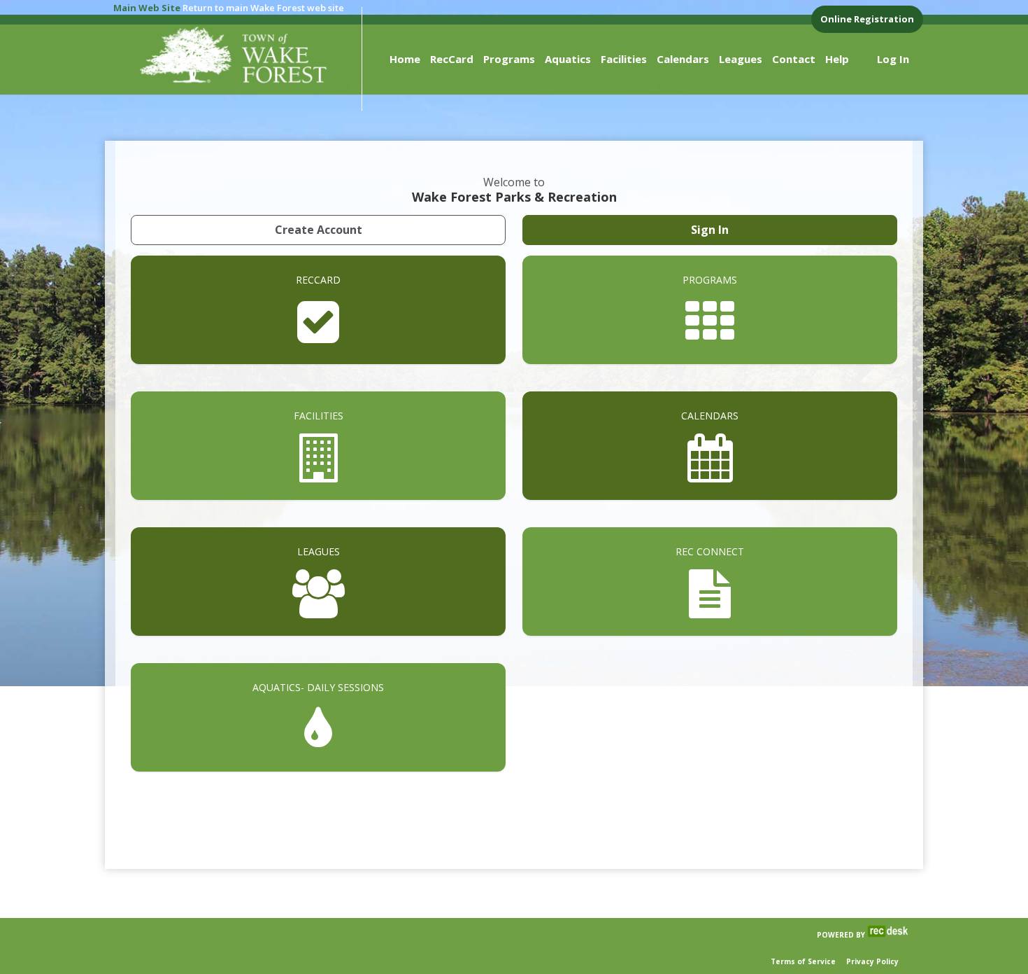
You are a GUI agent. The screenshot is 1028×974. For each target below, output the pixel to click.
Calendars (683, 59)
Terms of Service (803, 961)
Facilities (624, 59)
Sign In (710, 229)
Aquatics (568, 59)
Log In (893, 59)
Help (837, 59)
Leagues (740, 59)
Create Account (318, 229)
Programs (509, 59)
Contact (793, 59)
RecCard (451, 59)
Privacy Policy (872, 961)
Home (405, 59)
